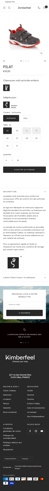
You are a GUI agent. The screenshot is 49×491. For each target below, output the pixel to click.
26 (7, 138)
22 (7, 131)
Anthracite (11, 118)
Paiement (7, 395)
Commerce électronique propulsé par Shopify (28, 467)
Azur (25, 118)
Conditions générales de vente (12, 430)
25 (36, 131)
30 (7, 146)
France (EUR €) (10, 458)
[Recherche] (9, 8)
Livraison (7, 399)
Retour (6, 404)
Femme (30, 399)
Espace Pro (10, 2)
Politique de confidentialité (9, 437)
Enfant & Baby (33, 404)
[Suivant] (45, 61)
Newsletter (8, 450)
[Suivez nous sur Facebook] (30, 431)
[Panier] (44, 8)
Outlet (30, 391)
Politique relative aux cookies (12, 444)
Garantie (7, 408)
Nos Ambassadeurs (35, 416)
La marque (31, 412)
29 (36, 138)
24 (27, 131)
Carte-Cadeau (9, 391)
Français (25, 458)
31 (17, 146)
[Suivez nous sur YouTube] (42, 431)
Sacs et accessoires (36, 408)
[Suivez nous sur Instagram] (36, 431)
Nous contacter (10, 412)
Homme (30, 395)
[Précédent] (4, 61)
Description (9, 191)
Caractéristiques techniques (19, 277)
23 (17, 131)
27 (17, 138)
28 (27, 138)
